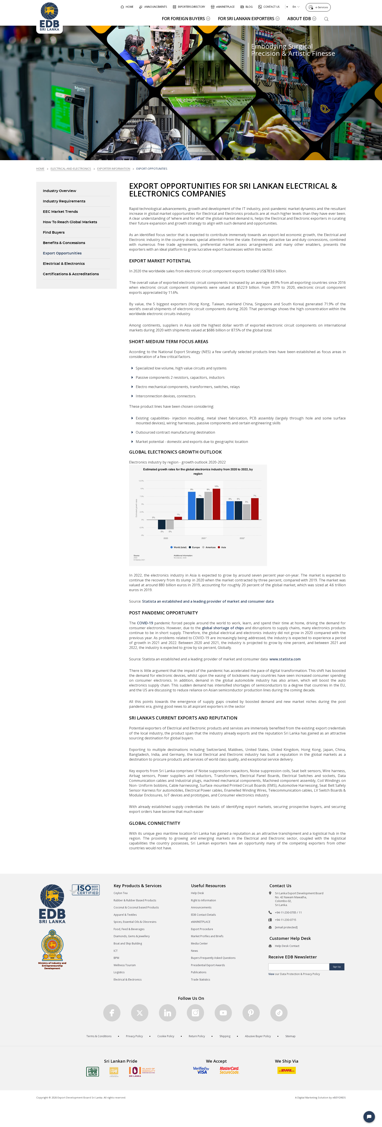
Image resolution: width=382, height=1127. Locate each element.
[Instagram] (195, 1012)
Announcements (201, 907)
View (271, 974)
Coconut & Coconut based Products (136, 907)
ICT (116, 951)
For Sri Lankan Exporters (246, 18)
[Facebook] (111, 1012)
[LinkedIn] (167, 1012)
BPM (116, 958)
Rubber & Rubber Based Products (135, 900)
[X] (139, 1012)
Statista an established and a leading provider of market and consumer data (208, 601)
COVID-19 (145, 623)
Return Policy (197, 1036)
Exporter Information (113, 169)
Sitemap (290, 1036)
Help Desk (197, 893)
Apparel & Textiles (125, 915)
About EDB (299, 18)
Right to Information (203, 900)
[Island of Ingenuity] (142, 1072)
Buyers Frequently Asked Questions (213, 958)
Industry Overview (59, 191)
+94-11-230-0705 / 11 (288, 912)
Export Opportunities (62, 253)
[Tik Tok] (279, 1012)
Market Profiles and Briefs (207, 936)
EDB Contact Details (203, 915)
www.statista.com (285, 659)
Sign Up (337, 966)
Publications (198, 972)
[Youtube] (223, 1012)
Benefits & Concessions (64, 243)
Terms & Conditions (98, 1036)
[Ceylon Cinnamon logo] (114, 1072)
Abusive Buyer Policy (258, 1036)
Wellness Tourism (125, 965)
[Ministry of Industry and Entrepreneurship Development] (52, 949)
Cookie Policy (165, 1036)
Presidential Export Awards (208, 965)
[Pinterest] (251, 1012)
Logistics (119, 972)
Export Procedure (202, 929)
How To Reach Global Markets (70, 222)
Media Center (199, 943)
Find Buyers (54, 232)
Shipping (225, 1036)
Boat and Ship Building (128, 943)
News (194, 951)
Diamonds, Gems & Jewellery (132, 936)
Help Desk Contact (287, 946)
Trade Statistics (200, 979)
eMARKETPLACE (200, 922)
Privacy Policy (134, 1036)
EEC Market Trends (60, 211)
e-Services (321, 7)
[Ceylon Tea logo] (92, 1072)
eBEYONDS (339, 1097)
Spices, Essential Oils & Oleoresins (135, 922)
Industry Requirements (64, 201)
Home (40, 169)
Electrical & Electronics (64, 263)
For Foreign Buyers (183, 18)
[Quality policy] (84, 889)
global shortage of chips (223, 627)
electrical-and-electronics (71, 169)
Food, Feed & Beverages (129, 929)
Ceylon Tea (121, 893)
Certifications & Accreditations (71, 274)
